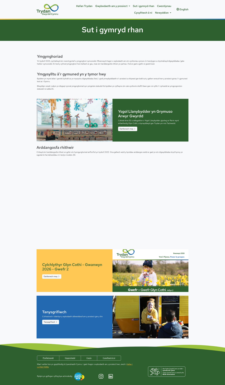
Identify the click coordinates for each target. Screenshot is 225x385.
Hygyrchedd (70, 358)
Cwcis (88, 358)
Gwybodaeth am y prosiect (111, 6)
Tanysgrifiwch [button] (50, 322)
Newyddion (162, 12)
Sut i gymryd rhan (143, 6)
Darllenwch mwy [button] (127, 129)
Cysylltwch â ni (143, 12)
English (184, 9)
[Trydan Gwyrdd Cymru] (48, 9)
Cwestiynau (164, 6)
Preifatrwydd (48, 358)
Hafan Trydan (84, 6)
